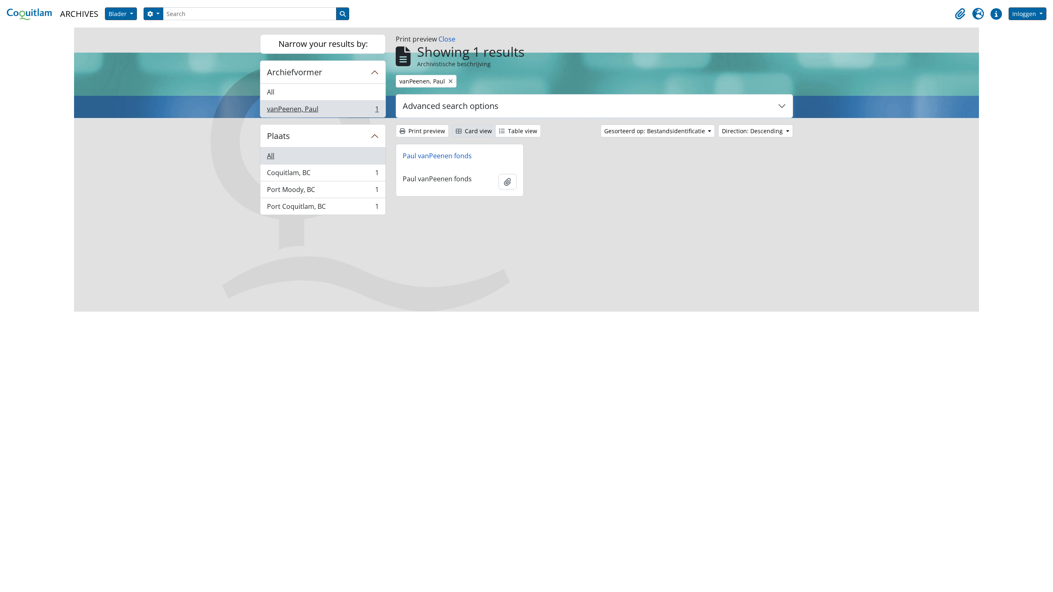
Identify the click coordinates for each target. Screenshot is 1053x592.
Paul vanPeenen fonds (437, 155)
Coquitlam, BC (323, 174)
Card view (477, 131)
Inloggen (1025, 14)
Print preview (426, 131)
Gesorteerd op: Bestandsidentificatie (655, 131)
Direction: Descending (753, 131)
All (270, 92)
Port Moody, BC (323, 191)
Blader (118, 14)
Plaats (278, 135)
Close (446, 39)
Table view (521, 131)
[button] (960, 14)
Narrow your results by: (323, 43)
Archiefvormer (294, 72)
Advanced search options (451, 105)
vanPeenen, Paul (323, 110)
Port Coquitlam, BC (323, 208)
